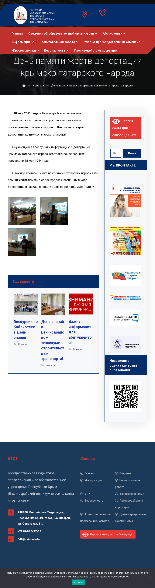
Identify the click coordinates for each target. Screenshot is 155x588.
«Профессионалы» (131, 494)
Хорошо (79, 582)
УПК (87, 494)
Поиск (132, 153)
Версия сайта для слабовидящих (124, 128)
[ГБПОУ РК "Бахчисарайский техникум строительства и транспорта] (24, 85)
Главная (90, 473)
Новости (22, 344)
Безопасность (94, 500)
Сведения (125, 473)
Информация (93, 480)
